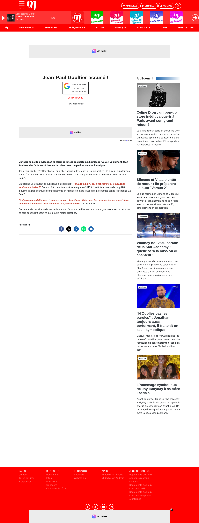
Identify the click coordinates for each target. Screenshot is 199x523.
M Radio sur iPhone (112, 474)
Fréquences (76, 27)
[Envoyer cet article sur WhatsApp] (83, 230)
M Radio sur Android (113, 478)
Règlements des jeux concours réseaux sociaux (140, 478)
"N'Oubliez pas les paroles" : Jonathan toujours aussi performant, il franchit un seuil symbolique (157, 321)
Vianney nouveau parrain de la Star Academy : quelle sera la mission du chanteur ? (157, 249)
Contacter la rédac (56, 488)
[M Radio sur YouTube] (103, 507)
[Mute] (53, 18)
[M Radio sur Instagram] (111, 507)
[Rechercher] (178, 6)
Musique (120, 27)
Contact (23, 474)
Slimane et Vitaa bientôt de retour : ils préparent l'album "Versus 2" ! (156, 184)
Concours (51, 484)
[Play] (4, 18)
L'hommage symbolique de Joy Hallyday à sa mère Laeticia (158, 389)
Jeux (164, 27)
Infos (49, 478)
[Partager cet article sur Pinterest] (75, 230)
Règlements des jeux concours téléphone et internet (140, 495)
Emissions (51, 27)
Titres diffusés (26, 478)
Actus (100, 27)
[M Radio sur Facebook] (87, 507)
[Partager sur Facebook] (60, 230)
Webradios (26, 27)
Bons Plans (52, 474)
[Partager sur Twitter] (68, 230)
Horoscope (186, 27)
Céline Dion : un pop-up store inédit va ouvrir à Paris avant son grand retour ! (157, 118)
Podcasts (143, 27)
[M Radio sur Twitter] (95, 507)
